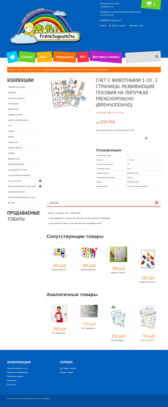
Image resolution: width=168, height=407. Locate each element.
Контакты (11, 384)
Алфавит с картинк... (118, 273)
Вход (104, 25)
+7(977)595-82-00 (106, 15)
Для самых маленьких (16, 98)
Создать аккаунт (119, 25)
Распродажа (64, 57)
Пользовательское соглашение (20, 368)
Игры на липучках (15, 181)
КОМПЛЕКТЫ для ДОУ (16, 87)
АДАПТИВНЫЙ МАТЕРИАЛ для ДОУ (21, 197)
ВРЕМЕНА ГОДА (14, 159)
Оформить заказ (136, 25)
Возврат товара (67, 372)
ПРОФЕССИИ (13, 142)
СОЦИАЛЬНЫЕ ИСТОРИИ (17, 170)
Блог (43, 57)
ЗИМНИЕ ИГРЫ (13, 109)
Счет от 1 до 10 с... (148, 340)
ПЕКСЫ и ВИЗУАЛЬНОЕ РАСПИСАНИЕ (22, 186)
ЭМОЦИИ (11, 153)
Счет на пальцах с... (118, 340)
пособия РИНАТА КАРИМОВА (19, 175)
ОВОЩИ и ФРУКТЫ (15, 148)
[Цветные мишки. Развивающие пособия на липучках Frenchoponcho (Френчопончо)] (89, 253)
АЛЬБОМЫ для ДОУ (15, 115)
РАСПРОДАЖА (13, 104)
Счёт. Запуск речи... (59, 333)
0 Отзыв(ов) (101, 113)
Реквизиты (11, 380)
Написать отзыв (117, 113)
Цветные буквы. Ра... (59, 270)
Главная (12, 70)
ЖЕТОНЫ (11, 203)
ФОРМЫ (11, 137)
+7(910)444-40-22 (106, 7)
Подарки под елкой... (148, 282)
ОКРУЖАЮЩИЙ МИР (16, 164)
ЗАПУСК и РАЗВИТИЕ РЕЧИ (18, 120)
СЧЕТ (10, 126)
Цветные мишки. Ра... (89, 270)
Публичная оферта (15, 376)
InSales (47, 398)
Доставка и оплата (106, 57)
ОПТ (83, 57)
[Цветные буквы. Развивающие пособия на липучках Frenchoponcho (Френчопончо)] (59, 253)
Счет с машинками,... (89, 328)
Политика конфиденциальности (21, 372)
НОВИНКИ (12, 93)
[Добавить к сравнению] (146, 138)
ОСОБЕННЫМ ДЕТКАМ (16, 192)
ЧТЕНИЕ (11, 131)
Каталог (27, 57)
